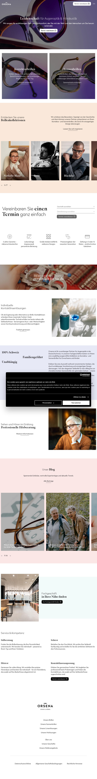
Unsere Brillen (48, 720)
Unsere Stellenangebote (48, 748)
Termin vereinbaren (65, 216)
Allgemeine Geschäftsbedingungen (49, 763)
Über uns (48, 739)
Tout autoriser (76, 403)
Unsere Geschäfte (48, 744)
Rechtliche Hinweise (74, 763)
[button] (2, 185)
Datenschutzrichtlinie (23, 763)
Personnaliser (47, 403)
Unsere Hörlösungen (48, 732)
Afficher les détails (79, 397)
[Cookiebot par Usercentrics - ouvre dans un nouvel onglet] (81, 375)
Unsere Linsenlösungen (48, 728)
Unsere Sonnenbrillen (49, 724)
